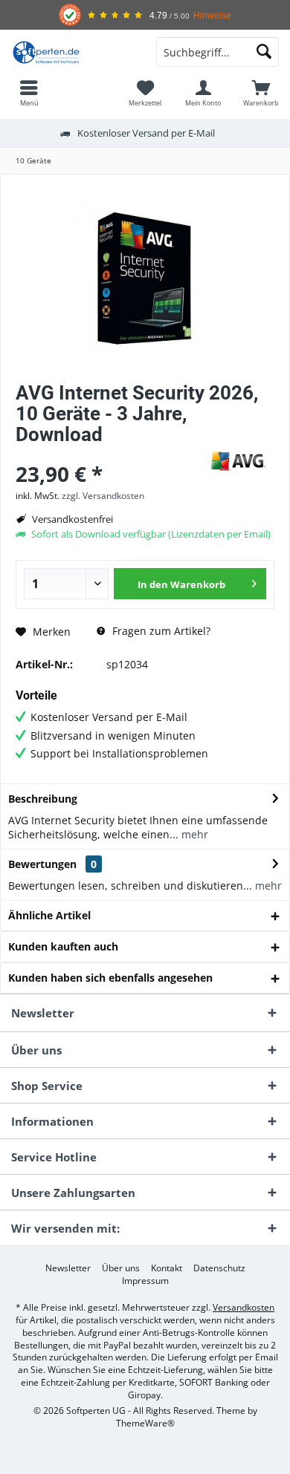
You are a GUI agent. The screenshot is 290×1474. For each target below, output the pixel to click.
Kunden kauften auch (63, 946)
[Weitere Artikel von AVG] (237, 461)
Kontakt (166, 1268)
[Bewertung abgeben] (106, 454)
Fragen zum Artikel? (159, 631)
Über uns (121, 1268)
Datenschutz (219, 1268)
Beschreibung (42, 799)
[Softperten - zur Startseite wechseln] (72, 52)
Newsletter (68, 1268)
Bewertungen (42, 864)
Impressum (145, 1281)
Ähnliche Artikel (49, 915)
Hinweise (212, 15)
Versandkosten (243, 1307)
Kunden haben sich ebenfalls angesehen (110, 978)
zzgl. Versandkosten (103, 495)
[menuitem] (29, 93)
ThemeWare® (145, 1423)
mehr (193, 834)
